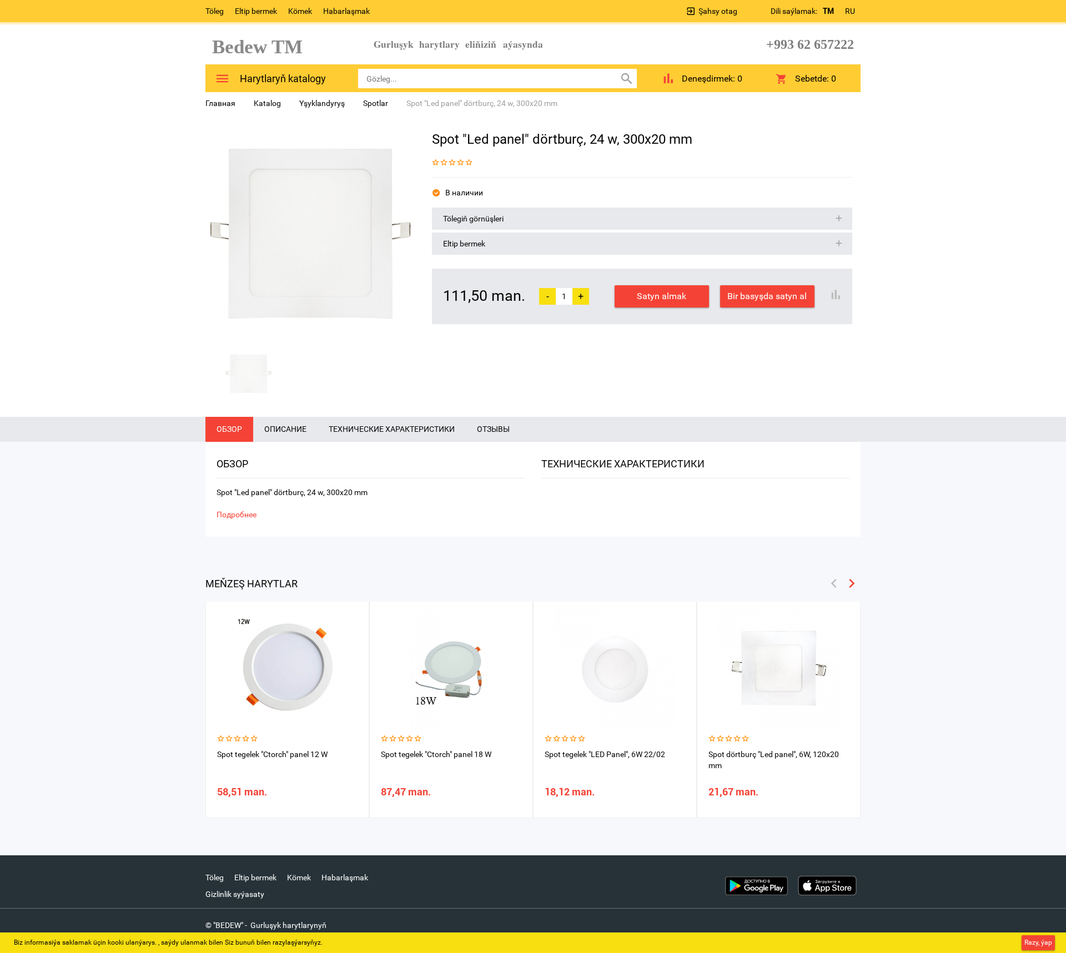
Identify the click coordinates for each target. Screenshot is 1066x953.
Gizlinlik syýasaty (234, 894)
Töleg (214, 11)
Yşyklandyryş (322, 103)
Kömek (300, 11)
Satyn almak (661, 296)
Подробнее (237, 514)
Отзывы (493, 429)
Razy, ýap (1038, 942)
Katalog (267, 103)
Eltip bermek (256, 11)
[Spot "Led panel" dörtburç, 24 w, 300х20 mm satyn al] (310, 234)
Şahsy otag (717, 11)
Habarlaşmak (346, 11)
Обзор (229, 429)
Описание (285, 429)
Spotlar (375, 103)
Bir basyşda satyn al (767, 296)
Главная (220, 103)
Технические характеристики (392, 429)
